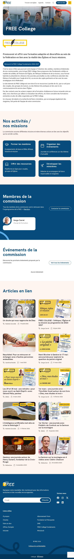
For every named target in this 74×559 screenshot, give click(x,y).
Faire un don (7, 523)
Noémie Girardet (10, 324)
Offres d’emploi (8, 527)
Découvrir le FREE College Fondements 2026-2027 (21, 64)
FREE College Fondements (46, 527)
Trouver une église (30, 2)
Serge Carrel (45, 328)
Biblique (21, 302)
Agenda (40, 2)
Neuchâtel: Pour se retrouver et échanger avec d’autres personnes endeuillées (18, 357)
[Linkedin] (62, 502)
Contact (47, 2)
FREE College (65, 336)
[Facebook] (58, 498)
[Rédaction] (4, 465)
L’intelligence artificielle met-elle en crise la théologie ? (18, 424)
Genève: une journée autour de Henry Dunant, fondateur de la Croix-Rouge (19, 459)
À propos (6, 516)
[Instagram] (62, 498)
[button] (69, 2)
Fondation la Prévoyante (45, 520)
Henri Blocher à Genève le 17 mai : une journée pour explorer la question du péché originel (54, 357)
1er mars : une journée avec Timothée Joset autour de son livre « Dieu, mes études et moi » (54, 391)
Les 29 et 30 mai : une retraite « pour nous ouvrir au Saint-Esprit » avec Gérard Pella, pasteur (19, 391)
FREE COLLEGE (64, 302)
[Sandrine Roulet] (4, 362)
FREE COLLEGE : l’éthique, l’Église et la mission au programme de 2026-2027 (54, 322)
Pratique (31, 404)
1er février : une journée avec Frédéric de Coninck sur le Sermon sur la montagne (54, 425)
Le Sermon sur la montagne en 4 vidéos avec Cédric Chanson (53, 458)
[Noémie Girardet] (4, 323)
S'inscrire (45, 500)
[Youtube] (58, 502)
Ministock (40, 530)
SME (38, 523)
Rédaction (8, 465)
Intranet (5, 530)
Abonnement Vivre (43, 516)
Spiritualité (30, 302)
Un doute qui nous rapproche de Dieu (19, 320)
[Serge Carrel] (39, 328)
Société (31, 336)
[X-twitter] (67, 498)
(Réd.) (7, 397)
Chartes (5, 520)
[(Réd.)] (4, 396)
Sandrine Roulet (10, 362)
